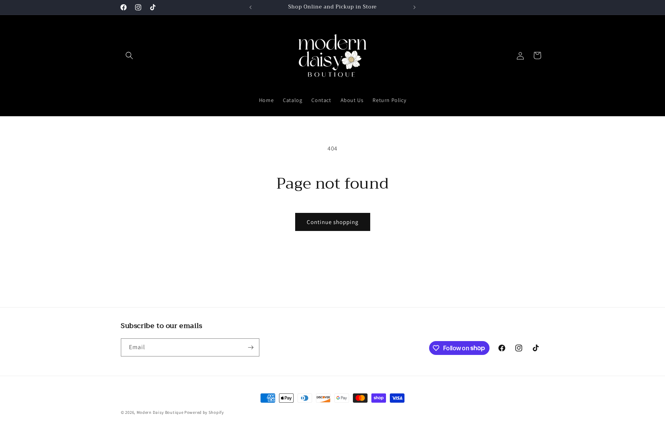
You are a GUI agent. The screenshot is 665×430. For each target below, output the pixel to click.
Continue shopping (333, 222)
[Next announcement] (414, 7)
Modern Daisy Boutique (160, 412)
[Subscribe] (250, 347)
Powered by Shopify (204, 412)
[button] (129, 55)
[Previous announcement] (250, 7)
